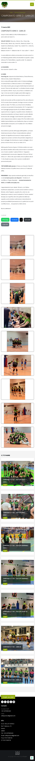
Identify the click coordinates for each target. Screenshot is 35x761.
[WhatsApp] (11, 702)
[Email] (14, 702)
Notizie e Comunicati (20, 12)
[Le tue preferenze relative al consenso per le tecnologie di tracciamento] (32, 758)
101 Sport (24, 756)
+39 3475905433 (6, 711)
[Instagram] (5, 702)
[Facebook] (2, 702)
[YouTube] (8, 702)
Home (11, 12)
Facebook (14, 220)
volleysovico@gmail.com (8, 716)
